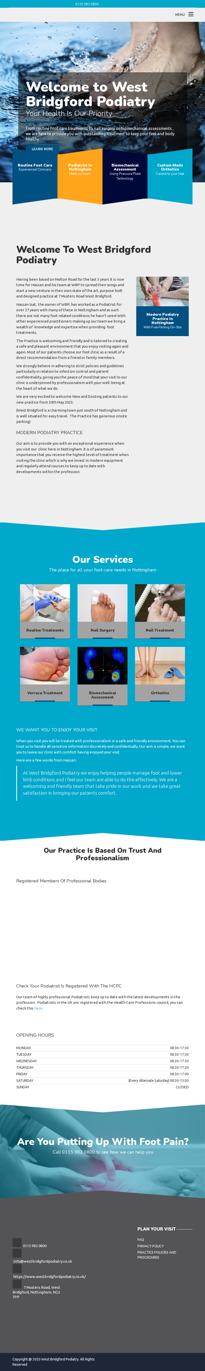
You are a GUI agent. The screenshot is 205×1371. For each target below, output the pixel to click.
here (38, 1008)
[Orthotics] (160, 665)
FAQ (141, 1240)
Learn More (42, 134)
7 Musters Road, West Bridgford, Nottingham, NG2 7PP (36, 1292)
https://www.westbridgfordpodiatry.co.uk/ (49, 1276)
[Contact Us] (162, 291)
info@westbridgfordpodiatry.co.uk (42, 1261)
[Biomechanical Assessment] (103, 603)
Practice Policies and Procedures (157, 1255)
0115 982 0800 (87, 4)
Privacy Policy (151, 1246)
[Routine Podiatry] (45, 603)
